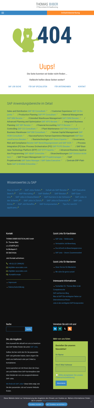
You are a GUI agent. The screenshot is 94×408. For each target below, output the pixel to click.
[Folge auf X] (65, 329)
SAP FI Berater (63, 125)
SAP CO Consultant (26, 128)
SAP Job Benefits (26, 204)
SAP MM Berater (15, 118)
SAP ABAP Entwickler (34, 153)
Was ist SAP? (13, 190)
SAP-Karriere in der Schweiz (57, 197)
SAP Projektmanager (51, 157)
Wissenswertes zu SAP (21, 182)
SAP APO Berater (49, 121)
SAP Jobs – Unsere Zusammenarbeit (68, 253)
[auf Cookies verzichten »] (91, 401)
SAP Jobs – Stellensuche (64, 239)
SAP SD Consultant (36, 111)
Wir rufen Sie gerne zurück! (65, 272)
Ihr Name (59, 355)
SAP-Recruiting (26, 193)
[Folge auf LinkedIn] (55, 329)
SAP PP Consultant (47, 114)
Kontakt (82, 86)
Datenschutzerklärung (16, 287)
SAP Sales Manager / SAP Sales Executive (40, 160)
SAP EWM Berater (70, 118)
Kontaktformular (15, 274)
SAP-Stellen (43, 193)
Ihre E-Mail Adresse (64, 365)
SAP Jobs (34, 347)
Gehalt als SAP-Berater (56, 190)
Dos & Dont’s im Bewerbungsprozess (68, 248)
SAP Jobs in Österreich (57, 200)
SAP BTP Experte (46, 150)
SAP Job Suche (14, 86)
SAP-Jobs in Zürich (32, 200)
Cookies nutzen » (36, 404)
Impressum (12, 282)
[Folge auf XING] (60, 329)
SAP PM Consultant (69, 128)
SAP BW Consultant (36, 132)
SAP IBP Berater (23, 125)
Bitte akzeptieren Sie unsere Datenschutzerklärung (69, 376)
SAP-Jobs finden (32, 190)
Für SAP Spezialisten (38, 86)
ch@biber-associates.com (17, 271)
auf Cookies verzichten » (56, 404)
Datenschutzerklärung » (51, 401)
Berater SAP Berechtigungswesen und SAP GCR (49, 143)
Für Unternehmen (63, 86)
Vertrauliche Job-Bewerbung (65, 243)
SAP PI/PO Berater (61, 146)
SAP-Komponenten (48, 204)
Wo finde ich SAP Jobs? (15, 384)
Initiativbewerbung (70, 13)
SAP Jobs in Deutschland (27, 197)
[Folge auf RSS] (70, 329)
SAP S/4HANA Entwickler (24, 164)
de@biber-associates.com (17, 267)
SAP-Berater (60, 193)
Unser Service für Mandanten (65, 267)
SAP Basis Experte (57, 139)
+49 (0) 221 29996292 (16, 264)
